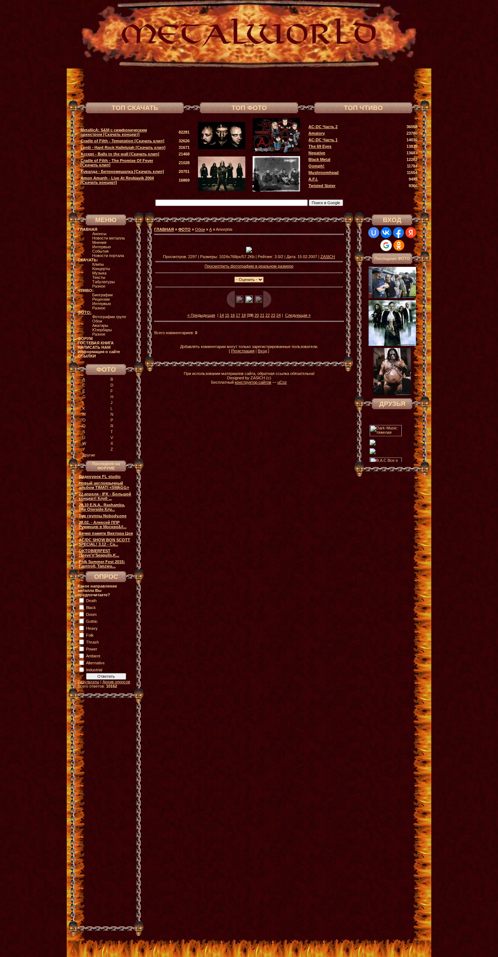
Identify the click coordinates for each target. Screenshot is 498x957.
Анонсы (99, 234)
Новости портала (108, 255)
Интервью (101, 247)
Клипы (98, 264)
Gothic (92, 621)
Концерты (101, 268)
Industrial (94, 670)
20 (256, 315)
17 (238, 315)
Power (91, 649)
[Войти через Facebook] (398, 232)
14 (221, 315)
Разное (98, 286)
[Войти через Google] (386, 245)
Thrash (92, 642)
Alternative (95, 663)
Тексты (98, 277)
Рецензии (101, 299)
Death (91, 600)
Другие (88, 455)
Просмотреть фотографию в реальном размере (249, 266)
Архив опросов (116, 682)
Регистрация (242, 351)
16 (232, 315)
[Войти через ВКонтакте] (386, 232)
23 (273, 315)
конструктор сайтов (253, 382)
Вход (262, 351)
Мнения (99, 242)
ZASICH (327, 256)
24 (278, 315)
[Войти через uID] (373, 232)
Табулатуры (103, 282)
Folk (90, 635)
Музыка (99, 273)
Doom (91, 614)
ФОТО (184, 229)
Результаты (88, 682)
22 (267, 315)
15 (227, 315)
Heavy (92, 628)
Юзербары (102, 330)
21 (262, 315)
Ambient (93, 656)
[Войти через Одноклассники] (398, 245)
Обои (97, 321)
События (100, 251)
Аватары (100, 325)
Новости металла (108, 238)
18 (243, 315)
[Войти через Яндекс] (410, 232)
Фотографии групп (109, 317)
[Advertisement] (334, 84)
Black (91, 607)
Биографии (102, 295)
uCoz (282, 382)
